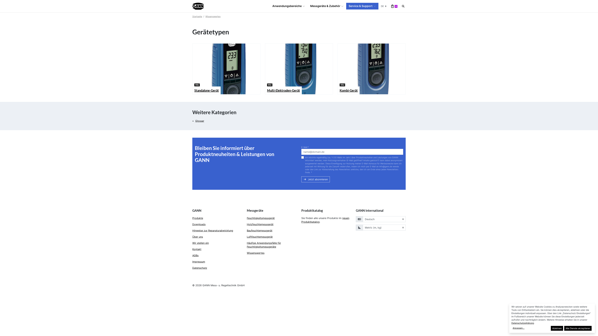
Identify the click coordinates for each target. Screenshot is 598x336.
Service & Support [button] (361, 6)
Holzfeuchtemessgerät (260, 224)
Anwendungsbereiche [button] (287, 6)
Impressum (198, 261)
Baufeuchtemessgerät (259, 230)
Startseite (197, 16)
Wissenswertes (213, 16)
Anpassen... (518, 328)
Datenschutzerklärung (522, 323)
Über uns (197, 236)
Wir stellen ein (200, 243)
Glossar (199, 120)
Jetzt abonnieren (318, 179)
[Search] (403, 6)
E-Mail (305, 147)
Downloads (199, 224)
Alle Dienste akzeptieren (578, 328)
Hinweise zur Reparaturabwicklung (212, 230)
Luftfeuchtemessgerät (260, 236)
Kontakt (196, 249)
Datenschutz (199, 267)
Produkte (197, 218)
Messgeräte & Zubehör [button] (325, 6)
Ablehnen (557, 328)
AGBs (195, 255)
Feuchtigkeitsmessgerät (261, 218)
